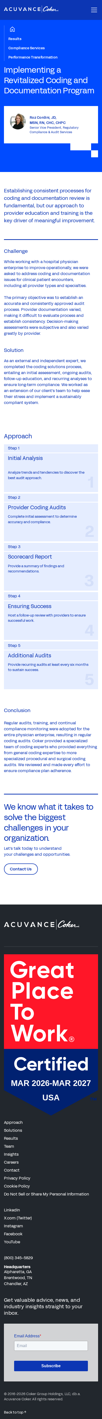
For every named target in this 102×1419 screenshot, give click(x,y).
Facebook (13, 1234)
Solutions (13, 1130)
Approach (13, 1122)
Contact (12, 1170)
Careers (11, 1162)
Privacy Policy (17, 1178)
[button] (93, 10)
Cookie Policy (17, 1186)
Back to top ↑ (15, 1412)
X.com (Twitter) (18, 1218)
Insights (11, 1154)
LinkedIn (12, 1210)
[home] (31, 10)
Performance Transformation (32, 57)
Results (15, 39)
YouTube (12, 1242)
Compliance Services (26, 48)
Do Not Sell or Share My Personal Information (46, 1194)
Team (9, 1146)
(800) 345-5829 (18, 1258)
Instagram (13, 1226)
